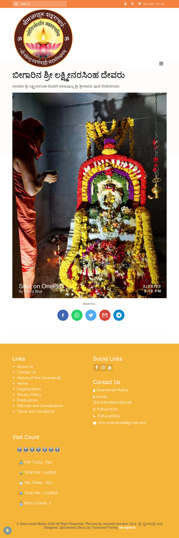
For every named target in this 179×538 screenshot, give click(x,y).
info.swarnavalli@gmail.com (121, 422)
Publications (27, 400)
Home (22, 383)
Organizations (29, 389)
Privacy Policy (29, 394)
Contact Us (26, 372)
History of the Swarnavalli (39, 378)
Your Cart (153, 4)
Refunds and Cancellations (40, 406)
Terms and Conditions (36, 411)
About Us (25, 366)
